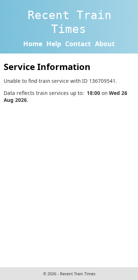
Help (53, 43)
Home (32, 43)
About (105, 43)
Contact (78, 43)
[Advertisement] (69, 184)
